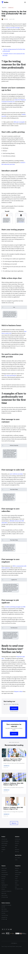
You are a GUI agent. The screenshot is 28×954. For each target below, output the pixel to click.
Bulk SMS (3, 906)
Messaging (3, 876)
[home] (4, 2)
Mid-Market (17, 841)
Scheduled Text (4, 917)
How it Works (17, 857)
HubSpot (16, 870)
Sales (16, 847)
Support (16, 845)
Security (17, 946)
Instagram (3, 849)
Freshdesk (17, 884)
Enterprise (17, 843)
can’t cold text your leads (16, 474)
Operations (17, 849)
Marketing (17, 851)
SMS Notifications (5, 911)
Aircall (16, 878)
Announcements (4, 872)
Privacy (5, 946)
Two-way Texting (5, 915)
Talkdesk (16, 876)
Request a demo (18, 691)
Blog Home (4, 7)
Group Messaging (5, 841)
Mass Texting (4, 909)
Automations (4, 870)
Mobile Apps (4, 893)
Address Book (4, 868)
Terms (3, 946)
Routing (3, 882)
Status (20, 946)
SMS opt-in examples (19, 122)
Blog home (14, 823)
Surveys (3, 880)
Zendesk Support (18, 872)
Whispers (3, 889)
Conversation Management (6, 891)
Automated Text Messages (6, 905)
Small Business (18, 839)
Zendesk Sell (17, 874)
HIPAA (16, 859)
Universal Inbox (4, 839)
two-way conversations (10, 375)
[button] (25, 2)
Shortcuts (3, 878)
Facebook (3, 847)
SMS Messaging (4, 843)
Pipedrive (17, 880)
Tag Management (5, 884)
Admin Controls (4, 895)
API (2, 851)
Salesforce (17, 868)
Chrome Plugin (4, 845)
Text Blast (3, 913)
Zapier (16, 882)
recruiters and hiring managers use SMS (15, 607)
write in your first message (12, 27)
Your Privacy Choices (11, 946)
